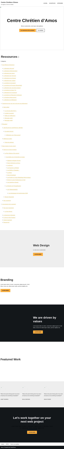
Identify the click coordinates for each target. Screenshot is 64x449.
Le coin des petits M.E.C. (10, 110)
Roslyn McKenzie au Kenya (13, 163)
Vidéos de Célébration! (10, 115)
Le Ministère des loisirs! (9, 73)
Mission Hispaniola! (9, 197)
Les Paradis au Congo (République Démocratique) (19, 177)
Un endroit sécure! (9, 131)
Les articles (52, 3)
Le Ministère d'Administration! (10, 71)
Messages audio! (9, 118)
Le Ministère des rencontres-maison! (12, 87)
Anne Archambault (11, 175)
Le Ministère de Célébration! (10, 99)
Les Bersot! (10, 165)
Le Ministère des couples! (9, 80)
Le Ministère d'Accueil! (8, 68)
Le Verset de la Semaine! (9, 215)
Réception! (4, 124)
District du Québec (14, 444)
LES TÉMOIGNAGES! (12, 189)
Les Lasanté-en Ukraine (12, 182)
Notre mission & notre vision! (9, 146)
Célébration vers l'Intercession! (13, 135)
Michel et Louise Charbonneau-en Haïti (16, 180)
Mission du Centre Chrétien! (9, 149)
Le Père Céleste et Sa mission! (12, 153)
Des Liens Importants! (8, 207)
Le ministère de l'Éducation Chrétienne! (12, 95)
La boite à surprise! (9, 113)
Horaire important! (7, 220)
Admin (2, 444)
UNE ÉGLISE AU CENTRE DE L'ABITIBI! (13, 127)
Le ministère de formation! (9, 83)
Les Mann (9, 172)
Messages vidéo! (9, 120)
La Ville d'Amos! (8, 211)
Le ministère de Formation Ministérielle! (12, 85)
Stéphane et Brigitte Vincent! (13, 160)
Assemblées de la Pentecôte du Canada (15, 157)
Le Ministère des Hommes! (9, 75)
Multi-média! (6, 107)
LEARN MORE (38, 254)
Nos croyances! (7, 200)
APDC (7, 444)
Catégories (60, 3)
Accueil (45, 3)
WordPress (13, 447)
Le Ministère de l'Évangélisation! (13, 186)
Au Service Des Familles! (9, 217)
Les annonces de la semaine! (9, 204)
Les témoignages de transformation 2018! (18, 193)
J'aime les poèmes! (9, 142)
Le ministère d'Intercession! (9, 97)
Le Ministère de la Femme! (9, 78)
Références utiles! (7, 138)
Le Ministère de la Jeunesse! (10, 92)
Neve (2, 447)
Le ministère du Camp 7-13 (9, 90)
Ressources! (6, 222)
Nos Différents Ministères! (8, 64)
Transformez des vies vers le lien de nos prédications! (15, 103)
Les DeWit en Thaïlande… (13, 170)
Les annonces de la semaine (27, 30)
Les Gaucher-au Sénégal (13, 167)
